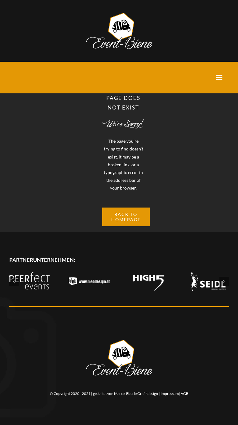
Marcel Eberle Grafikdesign (136, 393)
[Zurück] (14, 281)
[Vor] (224, 281)
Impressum (170, 393)
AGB (184, 393)
